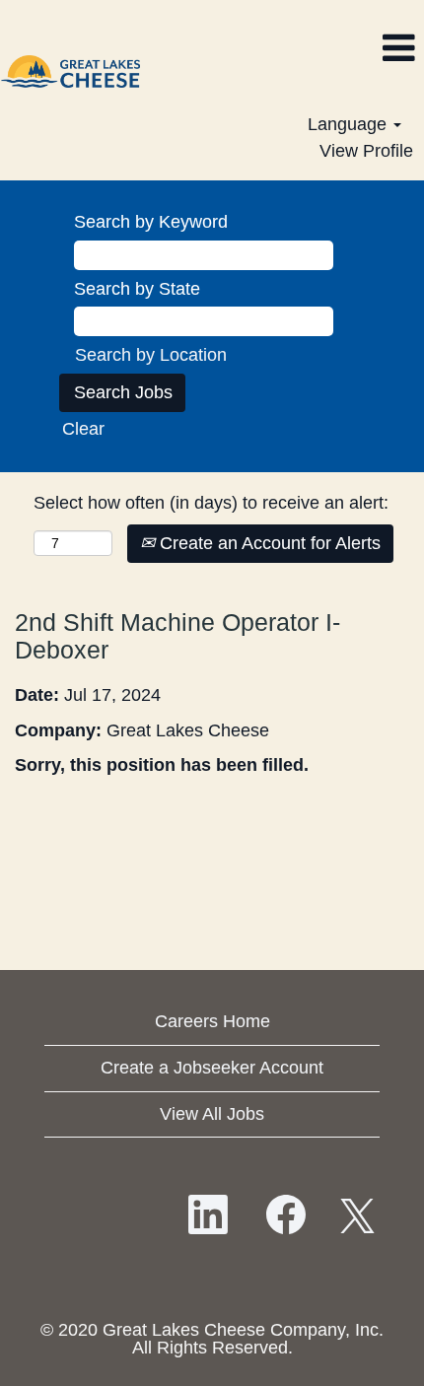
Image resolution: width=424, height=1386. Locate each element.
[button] (282, 49)
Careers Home (212, 1021)
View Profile (366, 151)
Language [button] (349, 124)
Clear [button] (83, 429)
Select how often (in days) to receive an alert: (211, 503)
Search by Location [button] (151, 355)
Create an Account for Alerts (268, 543)
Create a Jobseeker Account (212, 1067)
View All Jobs (212, 1114)
